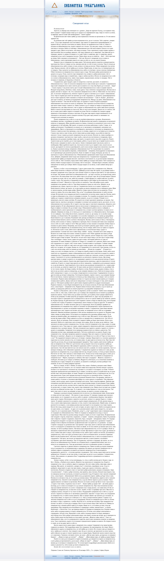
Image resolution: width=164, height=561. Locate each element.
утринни (77, 11)
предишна (75, 13)
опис (80, 13)
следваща (67, 13)
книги (66, 11)
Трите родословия (86, 11)
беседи (71, 11)
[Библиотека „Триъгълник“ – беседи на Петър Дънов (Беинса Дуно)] (82, 5)
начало (54, 11)
